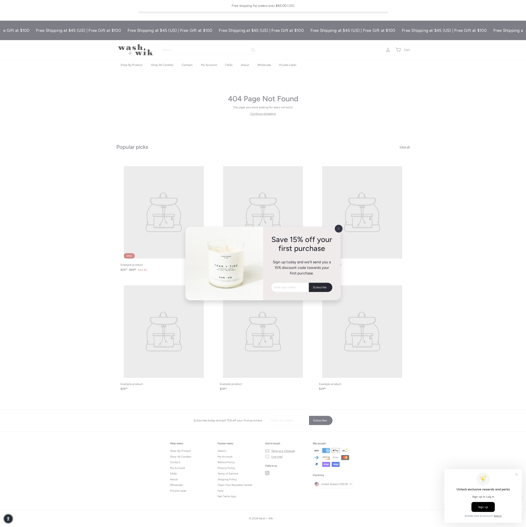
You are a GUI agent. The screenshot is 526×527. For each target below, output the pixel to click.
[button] (8, 519)
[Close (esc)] (339, 228)
